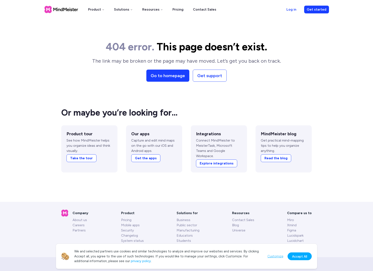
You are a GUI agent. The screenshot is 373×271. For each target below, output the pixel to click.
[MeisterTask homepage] (61, 9)
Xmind (292, 225)
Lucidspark (295, 235)
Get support (209, 75)
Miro (290, 220)
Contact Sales (204, 9)
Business (183, 220)
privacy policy (141, 261)
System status (132, 241)
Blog (235, 225)
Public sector (187, 225)
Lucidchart (295, 241)
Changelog (129, 235)
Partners (79, 230)
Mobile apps (130, 225)
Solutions (121, 9)
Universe (238, 230)
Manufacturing (188, 230)
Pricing (177, 9)
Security (127, 230)
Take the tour (81, 158)
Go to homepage (168, 75)
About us (80, 220)
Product (94, 9)
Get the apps (146, 158)
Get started (316, 9)
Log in (291, 9)
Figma (291, 230)
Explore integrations (217, 163)
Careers (79, 225)
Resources (151, 9)
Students (184, 241)
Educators (185, 235)
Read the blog (276, 158)
